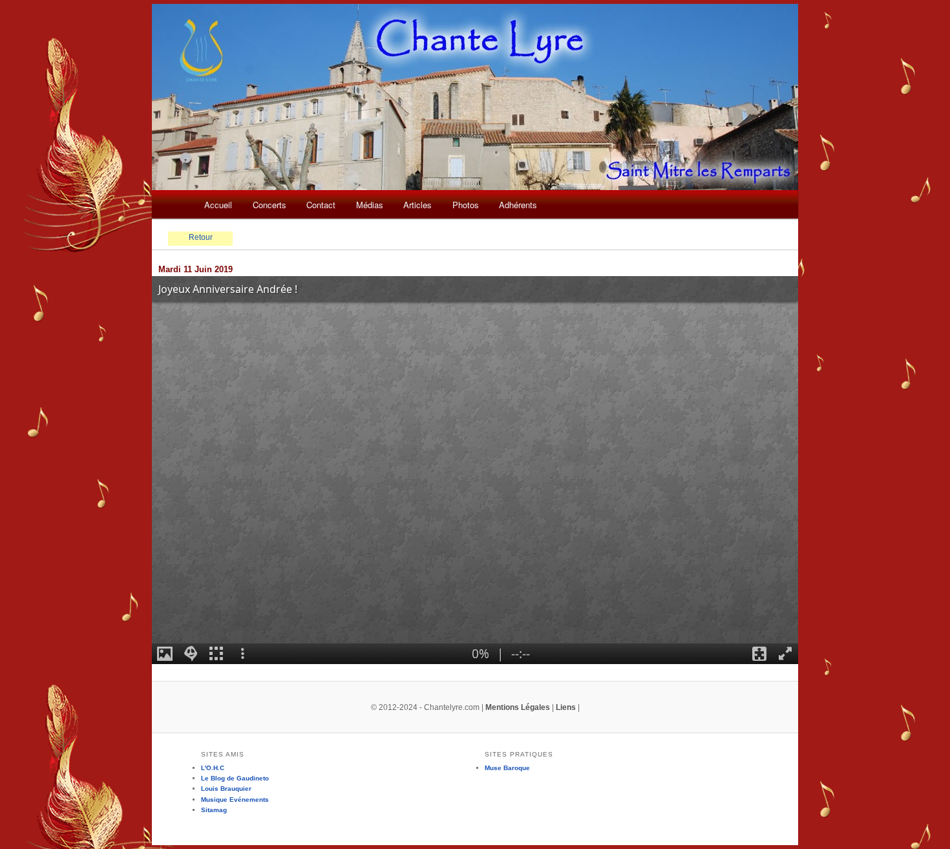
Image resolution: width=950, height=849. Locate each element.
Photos (465, 205)
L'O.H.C (212, 767)
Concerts (269, 205)
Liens (566, 707)
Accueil (218, 205)
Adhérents (518, 205)
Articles (417, 205)
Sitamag (214, 809)
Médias (369, 205)
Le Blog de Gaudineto (235, 778)
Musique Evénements (235, 799)
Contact (320, 205)
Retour (201, 237)
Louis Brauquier (226, 788)
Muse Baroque (507, 767)
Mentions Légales (517, 707)
